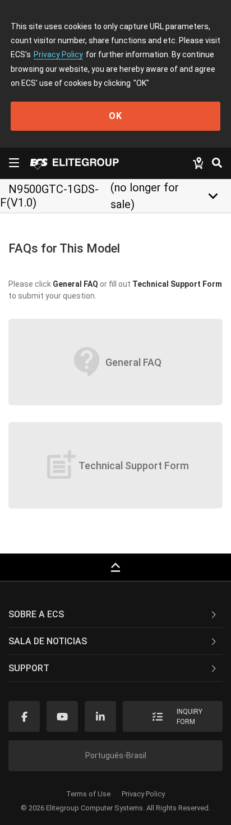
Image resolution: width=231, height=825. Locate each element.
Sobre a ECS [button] (36, 614)
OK (115, 116)
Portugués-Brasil (115, 755)
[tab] (115, 614)
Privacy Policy (58, 54)
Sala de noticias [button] (47, 641)
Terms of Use (88, 794)
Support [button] (28, 668)
